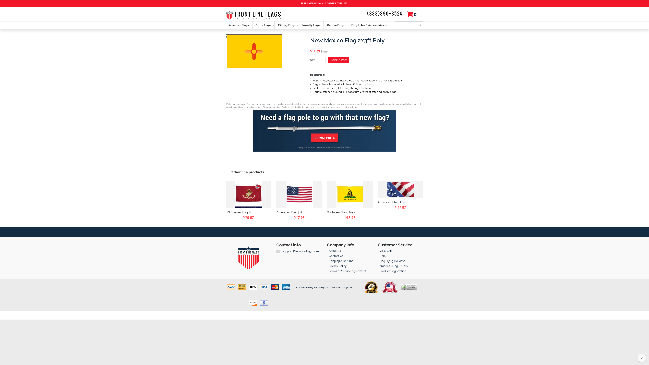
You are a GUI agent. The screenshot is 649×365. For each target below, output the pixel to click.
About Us (335, 250)
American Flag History (393, 266)
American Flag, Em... (392, 202)
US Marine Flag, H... (239, 212)
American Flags (239, 25)
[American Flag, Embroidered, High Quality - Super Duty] (400, 189)
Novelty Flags (311, 25)
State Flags (263, 25)
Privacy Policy (337, 266)
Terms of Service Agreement (347, 271)
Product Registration (392, 271)
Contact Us (336, 256)
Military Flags (286, 25)
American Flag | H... (290, 212)
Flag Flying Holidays (392, 261)
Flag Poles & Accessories (367, 25)
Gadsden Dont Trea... (341, 212)
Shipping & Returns (341, 261)
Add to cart (338, 60)
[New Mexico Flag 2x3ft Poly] (254, 36)
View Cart (385, 250)
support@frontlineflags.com (301, 251)
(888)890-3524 (385, 13)
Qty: (312, 60)
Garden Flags (335, 25)
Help (382, 256)
